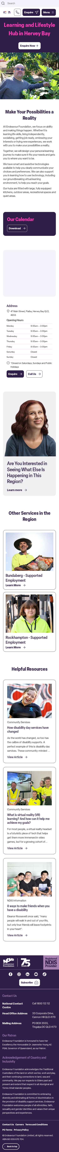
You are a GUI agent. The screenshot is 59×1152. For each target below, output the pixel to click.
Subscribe (27, 982)
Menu (46, 12)
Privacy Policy (21, 1129)
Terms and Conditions (36, 1124)
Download (15, 228)
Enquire (12, 374)
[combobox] (32, 3)
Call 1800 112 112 (41, 1003)
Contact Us (8, 1124)
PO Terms (7, 1129)
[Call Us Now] (17, 12)
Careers (19, 1124)
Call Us (32, 374)
